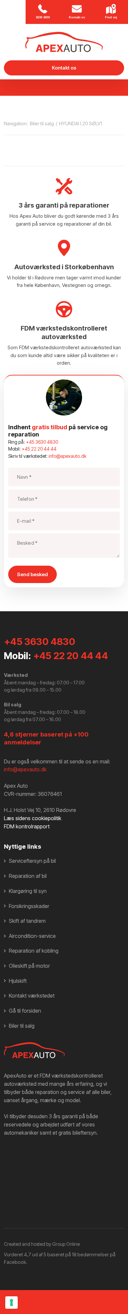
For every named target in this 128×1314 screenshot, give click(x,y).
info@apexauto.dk (67, 456)
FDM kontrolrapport (27, 826)
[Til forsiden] (63, 42)
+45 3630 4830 (42, 442)
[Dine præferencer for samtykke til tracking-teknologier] (11, 1302)
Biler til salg (42, 123)
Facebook (15, 1262)
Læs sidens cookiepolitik (32, 818)
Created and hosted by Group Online (42, 1244)
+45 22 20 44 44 (39, 449)
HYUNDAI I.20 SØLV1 (80, 123)
